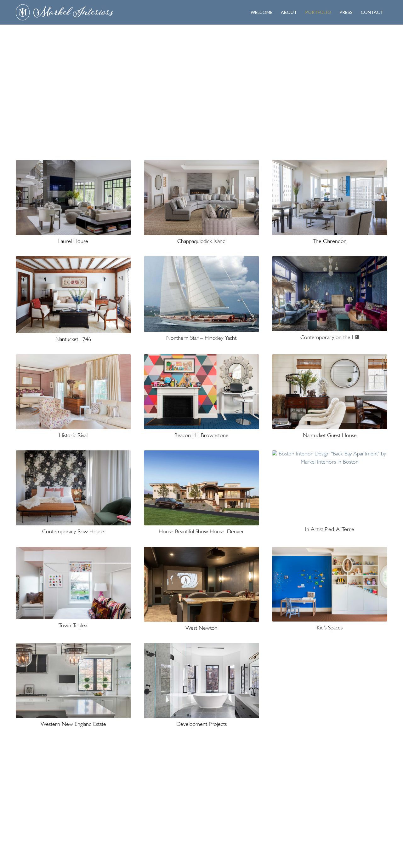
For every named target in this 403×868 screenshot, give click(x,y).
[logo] (64, 12)
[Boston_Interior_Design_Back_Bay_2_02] (329, 486)
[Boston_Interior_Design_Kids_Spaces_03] (329, 584)
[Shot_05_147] (73, 294)
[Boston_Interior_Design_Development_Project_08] (201, 680)
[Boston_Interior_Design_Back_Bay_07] (73, 583)
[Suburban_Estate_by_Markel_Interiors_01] (73, 197)
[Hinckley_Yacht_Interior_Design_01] (201, 294)
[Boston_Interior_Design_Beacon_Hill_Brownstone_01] (201, 391)
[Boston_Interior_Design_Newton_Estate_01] (329, 293)
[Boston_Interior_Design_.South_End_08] (73, 487)
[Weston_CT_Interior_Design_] (73, 680)
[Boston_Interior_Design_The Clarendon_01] (329, 197)
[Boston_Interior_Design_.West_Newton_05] (201, 584)
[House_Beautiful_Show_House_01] (201, 487)
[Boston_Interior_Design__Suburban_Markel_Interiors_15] (73, 391)
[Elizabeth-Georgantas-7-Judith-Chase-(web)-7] (329, 391)
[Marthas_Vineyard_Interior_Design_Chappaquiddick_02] (201, 197)
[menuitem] (262, 12)
